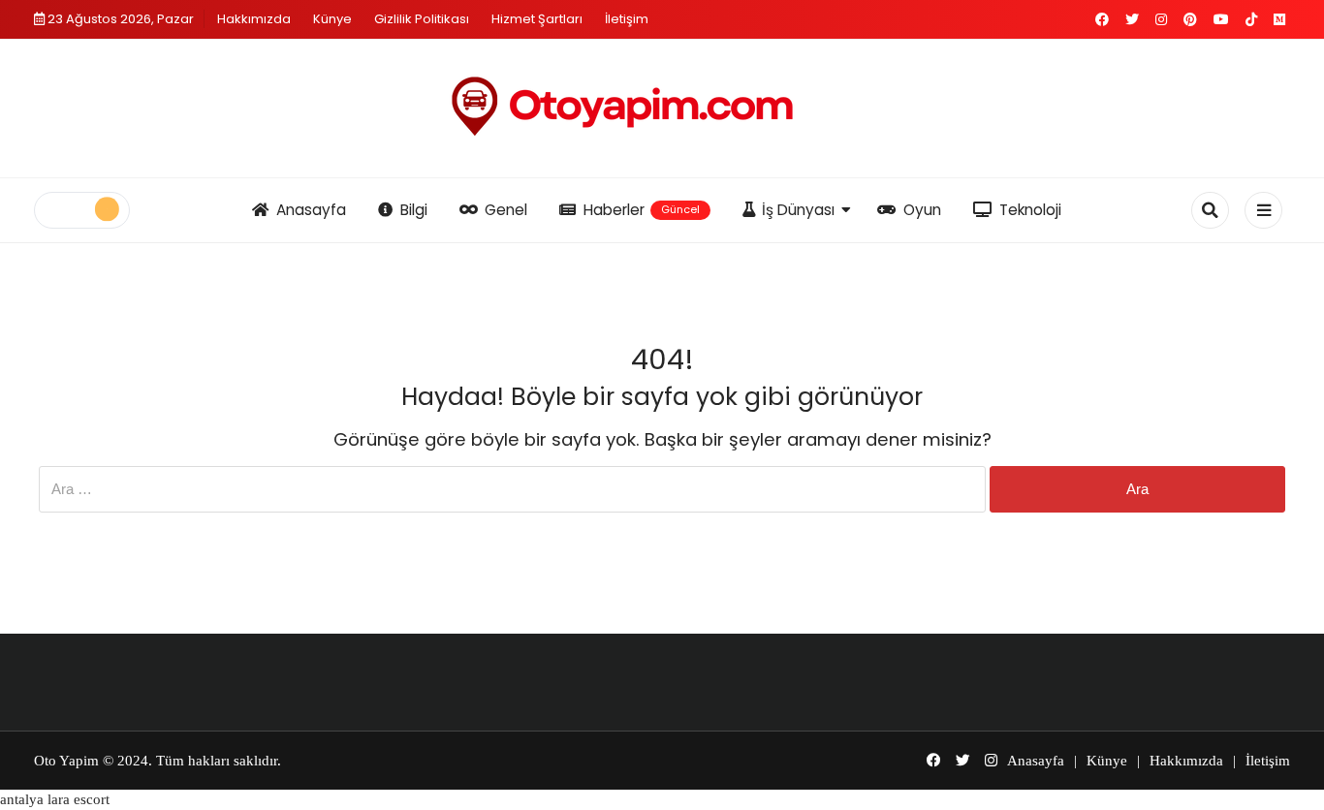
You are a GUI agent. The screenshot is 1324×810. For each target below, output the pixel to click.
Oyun (922, 210)
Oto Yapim (66, 760)
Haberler (641, 210)
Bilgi (413, 210)
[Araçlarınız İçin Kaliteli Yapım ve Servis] (662, 108)
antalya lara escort (55, 799)
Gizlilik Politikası (421, 19)
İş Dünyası (798, 210)
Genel (506, 210)
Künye (332, 19)
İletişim (626, 19)
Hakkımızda (254, 19)
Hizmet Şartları (537, 19)
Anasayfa (311, 210)
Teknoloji (1030, 210)
